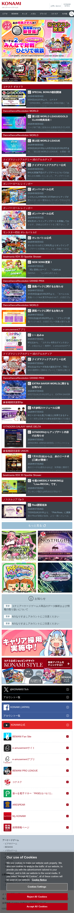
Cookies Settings (37, 886)
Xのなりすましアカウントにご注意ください (32, 616)
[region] (37, 882)
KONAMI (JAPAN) (20, 707)
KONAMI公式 (18, 724)
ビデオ (5, 14)
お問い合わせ (56, 6)
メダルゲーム (11, 850)
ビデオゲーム (11, 843)
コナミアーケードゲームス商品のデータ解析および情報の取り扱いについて (37, 608)
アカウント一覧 (11, 697)
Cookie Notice (39, 880)
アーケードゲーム (10, 840)
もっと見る (35, 525)
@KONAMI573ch (19, 689)
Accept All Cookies (37, 906)
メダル (33, 14)
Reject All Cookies (37, 896)
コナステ (54, 14)
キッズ (24, 14)
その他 (64, 14)
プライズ (43, 14)
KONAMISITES (67, 5)
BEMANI (15, 14)
